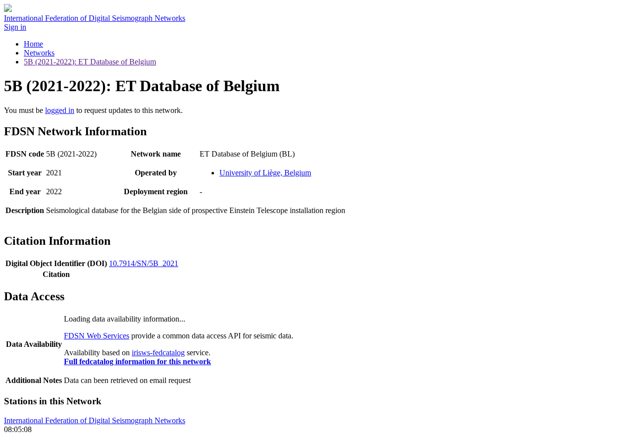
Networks (39, 53)
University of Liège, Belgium (265, 172)
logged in (59, 110)
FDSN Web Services (96, 335)
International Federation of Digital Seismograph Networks (94, 420)
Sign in (15, 27)
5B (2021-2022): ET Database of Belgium (90, 61)
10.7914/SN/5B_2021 (143, 263)
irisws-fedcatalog (158, 352)
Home (33, 44)
